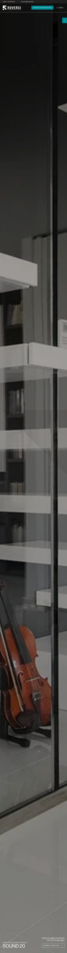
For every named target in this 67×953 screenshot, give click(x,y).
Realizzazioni (13, 943)
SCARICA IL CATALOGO (51, 945)
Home (5, 943)
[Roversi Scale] (12, 8)
